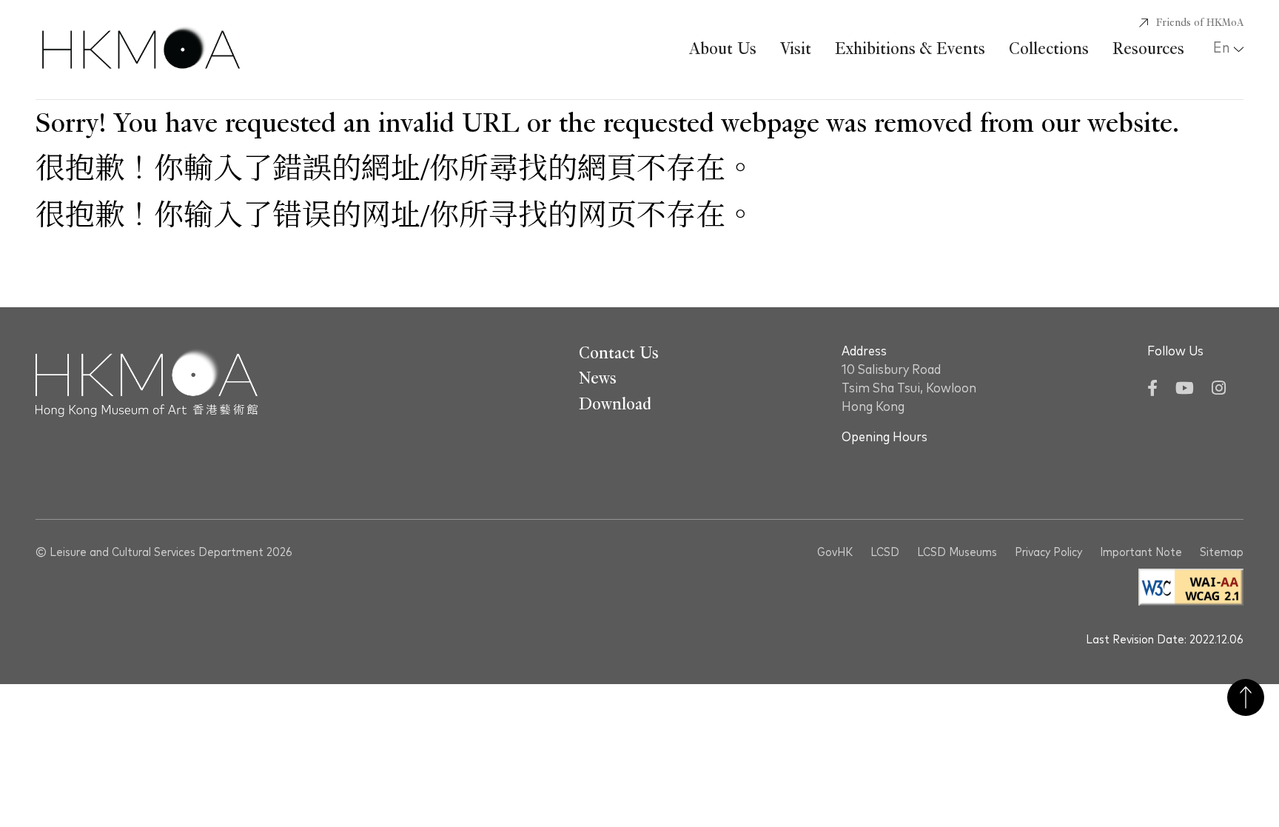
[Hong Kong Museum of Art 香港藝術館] (141, 50)
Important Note (1141, 552)
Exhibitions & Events (910, 49)
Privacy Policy (1048, 552)
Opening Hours (884, 437)
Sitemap (1221, 552)
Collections (1049, 49)
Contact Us (619, 353)
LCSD (884, 552)
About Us (722, 49)
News (598, 378)
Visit (795, 49)
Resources (1148, 49)
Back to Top (1245, 697)
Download (615, 404)
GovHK (835, 552)
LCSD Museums (957, 552)
